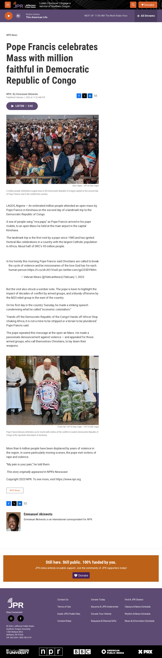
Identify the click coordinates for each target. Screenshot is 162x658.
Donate (149, 4)
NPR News (11, 35)
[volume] (18, 15)
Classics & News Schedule (138, 607)
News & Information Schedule (139, 621)
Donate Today (98, 599)
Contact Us (62, 599)
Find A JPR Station (134, 599)
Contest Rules (64, 621)
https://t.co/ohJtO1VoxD (43, 269)
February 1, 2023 (74, 277)
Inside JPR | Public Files (68, 614)
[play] (8, 16)
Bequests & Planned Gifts (103, 621)
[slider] (23, 15)
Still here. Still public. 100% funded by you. (81, 562)
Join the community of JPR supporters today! (102, 568)
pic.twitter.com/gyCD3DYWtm (78, 269)
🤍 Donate (81, 575)
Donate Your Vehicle (101, 614)
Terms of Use (64, 607)
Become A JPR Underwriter (104, 607)
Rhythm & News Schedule (137, 614)
